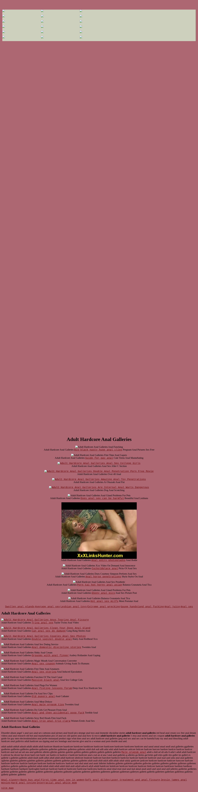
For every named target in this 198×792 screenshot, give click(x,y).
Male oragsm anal (133, 752)
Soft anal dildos (97, 780)
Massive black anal (46, 680)
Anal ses (187, 606)
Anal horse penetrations (103, 576)
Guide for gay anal (99, 458)
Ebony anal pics (103, 593)
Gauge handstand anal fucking (142, 606)
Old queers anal (43, 696)
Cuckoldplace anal (105, 568)
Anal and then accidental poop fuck (58, 713)
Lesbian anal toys (73, 606)
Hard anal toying (23, 782)
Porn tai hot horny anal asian (99, 585)
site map (7, 788)
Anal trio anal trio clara (51, 721)
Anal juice (172, 606)
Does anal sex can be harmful (102, 498)
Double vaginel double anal (52, 639)
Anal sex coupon (43, 663)
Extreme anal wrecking (103, 606)
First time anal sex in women (62, 780)
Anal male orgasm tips (48, 704)
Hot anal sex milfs (104, 601)
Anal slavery (10, 780)
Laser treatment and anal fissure (135, 780)
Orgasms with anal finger (50, 655)
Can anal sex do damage (49, 631)
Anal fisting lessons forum (52, 688)
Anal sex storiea (44, 672)
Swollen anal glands (19, 606)
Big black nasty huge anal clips (98, 450)
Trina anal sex (42, 622)
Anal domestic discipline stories (56, 647)
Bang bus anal (30, 780)
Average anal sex (47, 606)
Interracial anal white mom (57, 782)
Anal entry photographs (108, 560)
